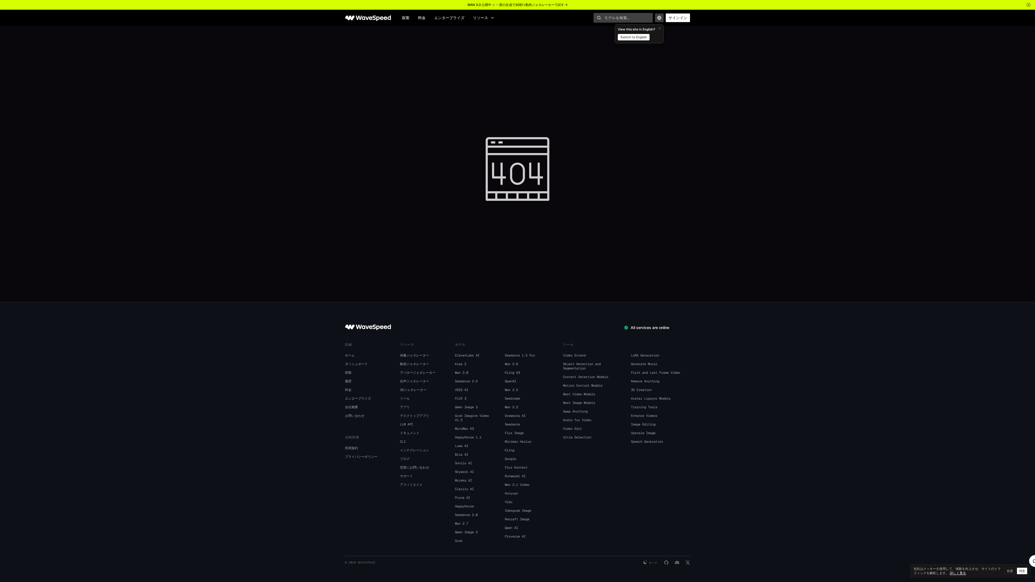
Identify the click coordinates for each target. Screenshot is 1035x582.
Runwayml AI (515, 476)
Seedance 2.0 (466, 515)
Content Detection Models (585, 377)
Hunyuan (511, 493)
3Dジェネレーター (413, 390)
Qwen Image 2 (466, 532)
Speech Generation (647, 441)
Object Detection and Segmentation (582, 366)
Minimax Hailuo (518, 441)
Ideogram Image (518, 510)
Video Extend (574, 355)
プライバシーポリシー (361, 457)
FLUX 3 (460, 398)
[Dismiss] (659, 28)
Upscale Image (643, 433)
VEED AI (461, 390)
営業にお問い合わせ (414, 467)
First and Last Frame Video (655, 372)
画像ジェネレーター (414, 355)
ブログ (405, 459)
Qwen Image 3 (466, 407)
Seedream (512, 398)
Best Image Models (579, 403)
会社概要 (351, 407)
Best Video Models (579, 394)
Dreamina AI (515, 416)
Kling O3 (512, 372)
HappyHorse (464, 506)
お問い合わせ (354, 416)
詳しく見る (958, 573)
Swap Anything (575, 411)
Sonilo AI (463, 463)
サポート (406, 476)
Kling (509, 450)
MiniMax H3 (464, 429)
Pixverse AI (515, 536)
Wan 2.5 (511, 390)
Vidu (508, 502)
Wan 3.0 (461, 372)
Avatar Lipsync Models (651, 398)
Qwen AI (511, 528)
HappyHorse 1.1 (468, 437)
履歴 (348, 381)
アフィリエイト (411, 485)
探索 (405, 17)
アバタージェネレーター (418, 372)
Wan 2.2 (511, 407)
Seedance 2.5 (466, 381)
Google (510, 459)
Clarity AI (464, 489)
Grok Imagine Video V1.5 (472, 418)
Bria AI (461, 454)
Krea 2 (460, 364)
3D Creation (641, 390)
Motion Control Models (583, 385)
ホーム (350, 355)
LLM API (406, 424)
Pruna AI (462, 498)
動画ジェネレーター (414, 364)
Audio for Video (577, 420)
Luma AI (461, 446)
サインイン (677, 17)
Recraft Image (517, 519)
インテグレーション (414, 450)
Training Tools (644, 407)
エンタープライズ (449, 17)
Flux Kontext (516, 467)
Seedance (512, 424)
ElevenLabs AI (467, 355)
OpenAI (510, 381)
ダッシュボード (356, 364)
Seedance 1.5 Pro (520, 355)
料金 (422, 17)
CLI (403, 441)
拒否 (1010, 571)
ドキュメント (409, 433)
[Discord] (677, 562)
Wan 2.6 (511, 364)
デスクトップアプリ (414, 416)
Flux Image (514, 433)
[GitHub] (666, 562)
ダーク (653, 562)
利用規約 (351, 448)
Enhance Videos (644, 416)
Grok (459, 541)
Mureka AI (463, 480)
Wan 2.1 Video (517, 485)
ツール (405, 398)
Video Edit (572, 429)
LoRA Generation (645, 355)
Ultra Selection (577, 437)
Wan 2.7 (461, 523)
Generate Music (644, 364)
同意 (1022, 571)
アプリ (405, 407)
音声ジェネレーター (414, 381)
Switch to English (633, 37)
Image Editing (643, 424)
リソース (480, 17)
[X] (688, 562)
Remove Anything (645, 381)
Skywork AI (464, 472)
